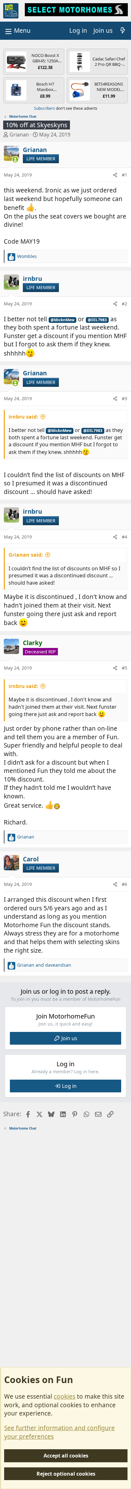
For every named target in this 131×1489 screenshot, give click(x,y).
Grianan (19, 134)
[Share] (115, 175)
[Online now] (15, 159)
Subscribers (44, 108)
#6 (124, 884)
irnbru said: (23, 416)
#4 (124, 537)
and (44, 965)
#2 (124, 304)
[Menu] (17, 30)
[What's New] (123, 31)
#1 (124, 175)
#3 (124, 398)
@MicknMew (62, 320)
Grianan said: (26, 554)
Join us (69, 1038)
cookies (64, 1396)
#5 (124, 668)
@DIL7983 (97, 320)
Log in (69, 1085)
